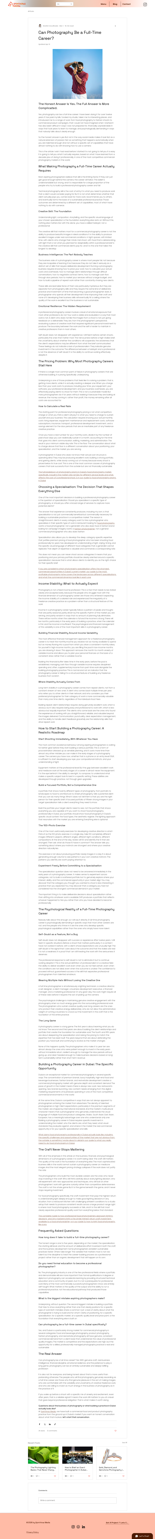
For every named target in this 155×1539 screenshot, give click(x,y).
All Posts (31, 11)
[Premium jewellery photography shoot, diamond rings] (111, 1455)
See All (124, 1442)
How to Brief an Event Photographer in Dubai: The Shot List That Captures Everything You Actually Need (76, 1468)
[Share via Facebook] (39, 1424)
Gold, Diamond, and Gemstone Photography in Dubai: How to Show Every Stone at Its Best (111, 1468)
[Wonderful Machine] (78, 1527)
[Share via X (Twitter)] (45, 1424)
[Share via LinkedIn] (50, 1424)
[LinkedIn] (83, 1527)
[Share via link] (55, 1424)
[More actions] (115, 26)
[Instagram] (73, 1527)
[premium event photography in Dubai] (77, 1455)
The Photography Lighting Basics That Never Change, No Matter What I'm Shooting (43, 1468)
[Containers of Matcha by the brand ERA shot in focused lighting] (43, 1455)
